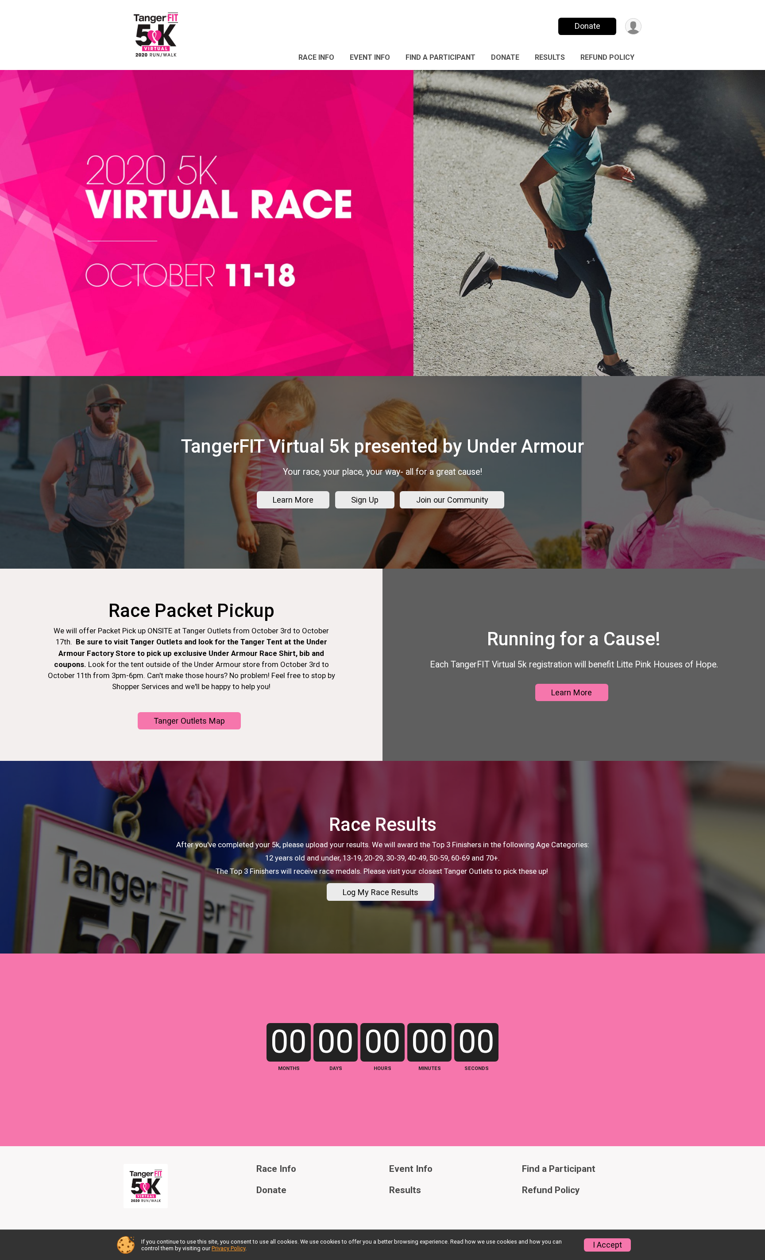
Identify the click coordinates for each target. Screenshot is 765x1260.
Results (550, 57)
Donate (587, 26)
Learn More (293, 499)
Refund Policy (607, 57)
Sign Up (365, 499)
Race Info (316, 57)
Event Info (370, 57)
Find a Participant (440, 57)
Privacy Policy (228, 1248)
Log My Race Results (380, 892)
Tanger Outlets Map (189, 720)
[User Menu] (633, 26)
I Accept (607, 1245)
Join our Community (452, 499)
